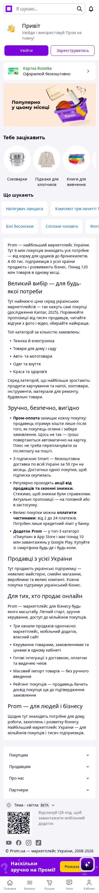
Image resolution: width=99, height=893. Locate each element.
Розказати (74, 866)
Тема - (26, 805)
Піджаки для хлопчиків (47, 181)
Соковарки (17, 179)
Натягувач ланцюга (24, 208)
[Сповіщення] (91, 8)
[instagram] (28, 842)
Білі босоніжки (20, 226)
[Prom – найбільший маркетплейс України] (9, 9)
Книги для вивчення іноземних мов (76, 187)
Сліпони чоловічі (62, 226)
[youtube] (9, 842)
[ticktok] (38, 842)
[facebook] (18, 842)
